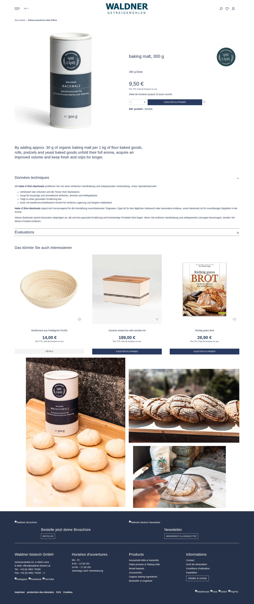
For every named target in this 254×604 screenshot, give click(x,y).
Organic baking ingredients (143, 576)
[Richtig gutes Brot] (204, 289)
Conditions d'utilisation (198, 568)
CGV (58, 592)
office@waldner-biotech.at (36, 565)
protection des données (40, 592)
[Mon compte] (233, 9)
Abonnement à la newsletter (181, 536)
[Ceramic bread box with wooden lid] (127, 289)
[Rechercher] (221, 9)
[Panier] (237, 7)
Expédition (191, 572)
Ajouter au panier (175, 102)
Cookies (67, 592)
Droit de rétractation (196, 564)
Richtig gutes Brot (204, 330)
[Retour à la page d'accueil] (127, 8)
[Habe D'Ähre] (226, 56)
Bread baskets (136, 568)
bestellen (48, 536)
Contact (190, 560)
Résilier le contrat (197, 578)
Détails (49, 351)
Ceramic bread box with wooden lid (127, 330)
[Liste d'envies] (227, 9)
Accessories (135, 572)
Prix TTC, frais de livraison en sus (143, 89)
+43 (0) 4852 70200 (30, 569)
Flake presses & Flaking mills (144, 564)
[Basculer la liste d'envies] (204, 102)
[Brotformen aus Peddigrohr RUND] (49, 289)
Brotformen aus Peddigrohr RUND (49, 330)
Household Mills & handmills (144, 560)
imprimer (20, 592)
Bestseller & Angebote (140, 580)
